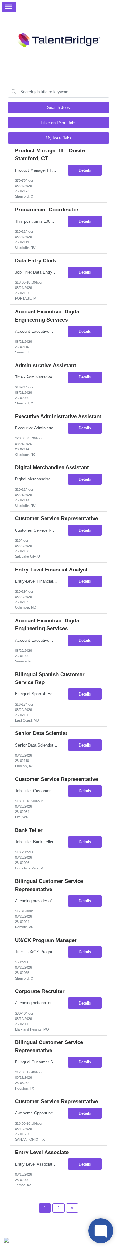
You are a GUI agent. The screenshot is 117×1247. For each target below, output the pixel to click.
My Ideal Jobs (58, 138)
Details (85, 170)
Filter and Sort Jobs (58, 122)
